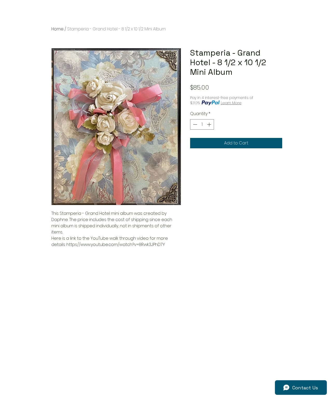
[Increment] (209, 124)
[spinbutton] (202, 124)
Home (57, 29)
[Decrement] (194, 124)
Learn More (231, 102)
